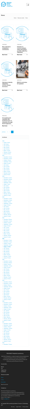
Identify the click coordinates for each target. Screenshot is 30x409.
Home (15, 18)
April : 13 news (7, 190)
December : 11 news (8, 198)
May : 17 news (6, 230)
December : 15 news (8, 302)
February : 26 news (7, 339)
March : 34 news (7, 213)
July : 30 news (6, 248)
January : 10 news (7, 153)
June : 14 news (7, 291)
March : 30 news (7, 338)
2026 (3, 141)
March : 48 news (7, 317)
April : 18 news (7, 211)
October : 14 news (7, 181)
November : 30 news (8, 262)
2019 (3, 280)
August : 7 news (7, 184)
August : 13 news (7, 163)
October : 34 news (7, 264)
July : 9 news (6, 206)
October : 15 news (7, 243)
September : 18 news (8, 286)
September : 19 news (8, 328)
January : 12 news (7, 216)
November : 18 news (8, 179)
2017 (3, 322)
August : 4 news (7, 142)
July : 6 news (6, 144)
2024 (3, 176)
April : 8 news (6, 294)
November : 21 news (8, 283)
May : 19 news (6, 293)
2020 (3, 259)
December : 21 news (8, 177)
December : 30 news (8, 219)
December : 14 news (8, 323)
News (2, 377)
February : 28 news (7, 214)
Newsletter (3, 382)
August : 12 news (7, 309)
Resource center (21, 18)
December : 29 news (8, 282)
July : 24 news (6, 310)
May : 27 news (6, 334)
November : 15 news (8, 200)
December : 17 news (8, 240)
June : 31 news (7, 208)
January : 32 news (7, 258)
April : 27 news (7, 232)
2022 (3, 217)
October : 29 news (7, 201)
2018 (3, 301)
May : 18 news (6, 189)
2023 (3, 197)
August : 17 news (7, 246)
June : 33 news (7, 312)
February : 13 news (7, 152)
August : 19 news (7, 205)
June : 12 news (7, 166)
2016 (3, 342)
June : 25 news (7, 229)
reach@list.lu (6, 399)
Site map (13, 406)
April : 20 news (7, 149)
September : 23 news (8, 245)
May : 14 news (6, 168)
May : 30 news (6, 272)
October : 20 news (7, 285)
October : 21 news (7, 222)
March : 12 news (7, 150)
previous (4, 131)
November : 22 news (8, 221)
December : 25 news (8, 261)
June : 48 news (7, 333)
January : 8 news (7, 174)
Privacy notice (25, 406)
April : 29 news (7, 274)
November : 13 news (8, 158)
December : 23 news (8, 344)
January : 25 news (7, 320)
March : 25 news (7, 233)
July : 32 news (6, 269)
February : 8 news (7, 173)
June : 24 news (7, 270)
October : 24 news (7, 326)
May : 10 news (6, 147)
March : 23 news (7, 254)
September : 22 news (8, 224)
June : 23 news (7, 250)
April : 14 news (7, 169)
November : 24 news (8, 325)
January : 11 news (7, 195)
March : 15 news (7, 171)
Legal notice (18, 406)
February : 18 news (7, 193)
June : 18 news (7, 145)
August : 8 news (7, 288)
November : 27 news (8, 242)
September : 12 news (8, 203)
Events (2, 379)
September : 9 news (8, 161)
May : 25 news (6, 209)
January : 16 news (7, 278)
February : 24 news (7, 235)
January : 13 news (7, 299)
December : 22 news (8, 157)
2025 (3, 155)
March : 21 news (7, 296)
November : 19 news (8, 304)
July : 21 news (6, 331)
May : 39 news (6, 314)
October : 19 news (7, 160)
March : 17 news (7, 192)
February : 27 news (7, 277)
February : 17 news (7, 256)
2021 (3, 238)
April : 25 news (7, 253)
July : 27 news (6, 227)
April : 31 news (7, 315)
